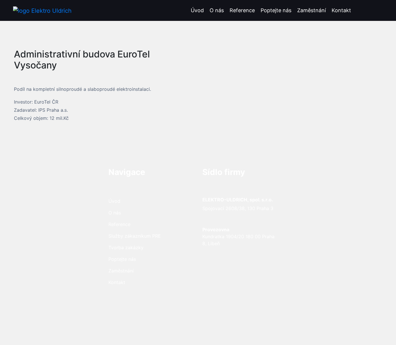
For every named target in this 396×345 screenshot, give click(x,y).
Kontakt (341, 10)
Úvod (197, 10)
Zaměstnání (311, 10)
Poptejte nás (276, 10)
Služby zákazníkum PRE (134, 236)
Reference (242, 10)
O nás (217, 10)
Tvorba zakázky (125, 247)
